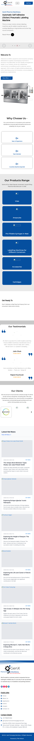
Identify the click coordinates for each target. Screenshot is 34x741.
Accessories (17, 267)
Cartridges (17, 282)
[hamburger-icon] (17, 3)
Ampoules (17, 218)
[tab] (12, 45)
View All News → (6, 434)
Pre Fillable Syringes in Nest (17, 234)
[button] (4, 45)
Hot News (28, 459)
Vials (17, 201)
